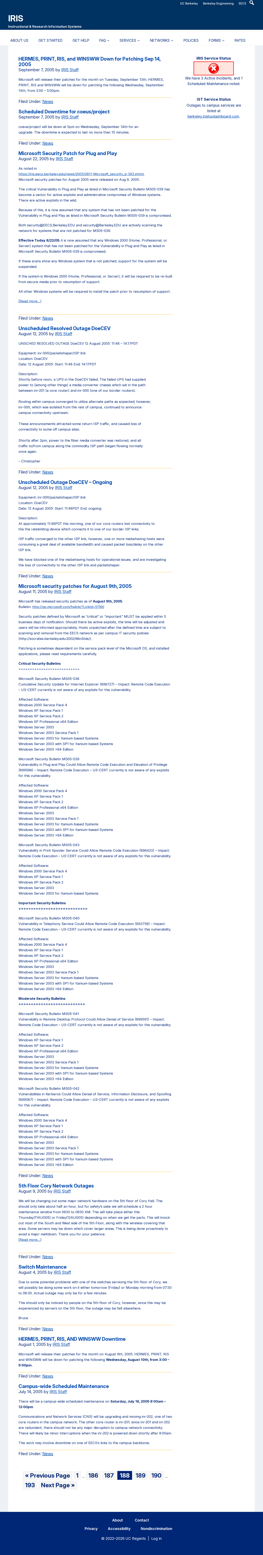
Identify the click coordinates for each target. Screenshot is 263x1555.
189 (141, 1476)
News (47, 101)
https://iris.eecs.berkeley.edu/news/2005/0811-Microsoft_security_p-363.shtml (81, 174)
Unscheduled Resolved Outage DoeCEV (64, 328)
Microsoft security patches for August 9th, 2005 (75, 586)
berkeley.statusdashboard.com (213, 116)
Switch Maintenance (42, 1267)
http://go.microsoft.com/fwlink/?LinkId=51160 (68, 607)
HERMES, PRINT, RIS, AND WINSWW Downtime (72, 1339)
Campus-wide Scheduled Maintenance (63, 1386)
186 (94, 1476)
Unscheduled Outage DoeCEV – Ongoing (65, 482)
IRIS (15, 18)
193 (31, 1485)
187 (110, 1476)
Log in (156, 1538)
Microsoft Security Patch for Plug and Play (67, 153)
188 (126, 1476)
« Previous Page (47, 1476)
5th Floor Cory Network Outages (56, 1186)
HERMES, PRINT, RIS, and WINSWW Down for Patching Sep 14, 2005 (89, 61)
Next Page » (58, 1485)
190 (157, 1476)
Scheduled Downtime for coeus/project (64, 112)
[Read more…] (30, 301)
